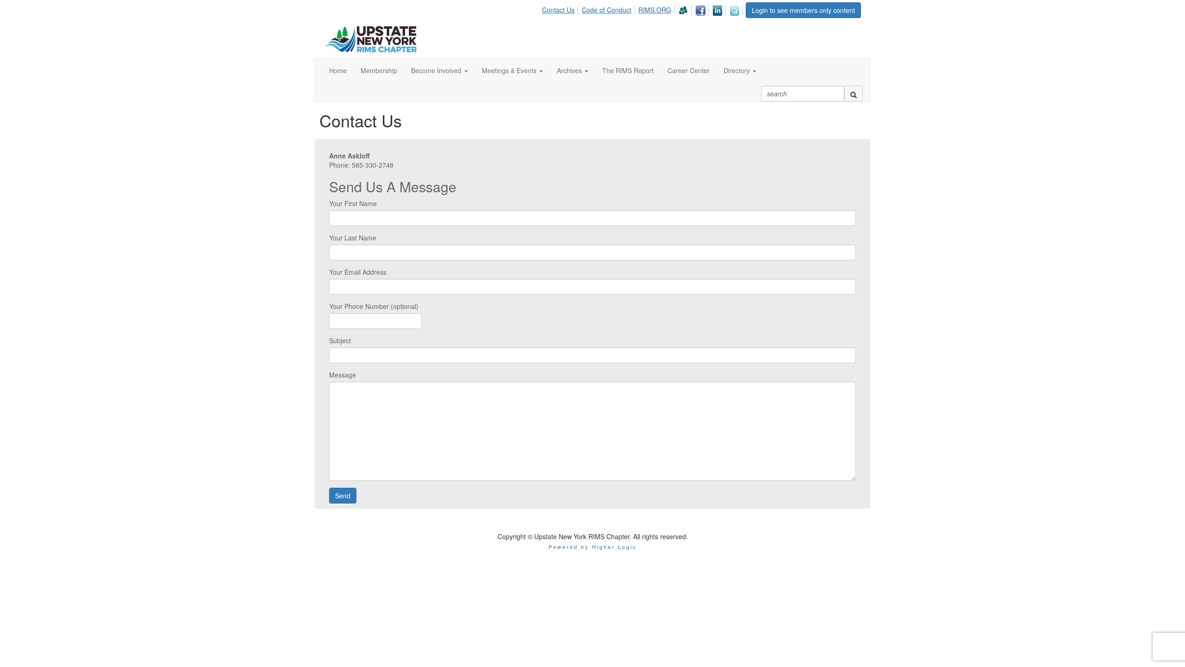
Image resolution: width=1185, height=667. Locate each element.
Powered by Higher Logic (593, 546)
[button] (439, 70)
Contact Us (558, 9)
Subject (340, 340)
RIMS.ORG (654, 9)
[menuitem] (560, 8)
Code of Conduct (606, 9)
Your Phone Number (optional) (373, 306)
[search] (853, 93)
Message (342, 374)
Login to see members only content (803, 10)
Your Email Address (358, 272)
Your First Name (353, 203)
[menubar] (643, 9)
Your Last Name (352, 237)
